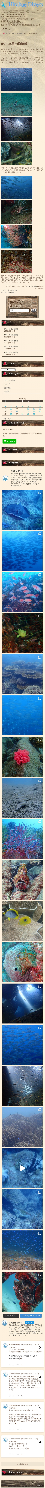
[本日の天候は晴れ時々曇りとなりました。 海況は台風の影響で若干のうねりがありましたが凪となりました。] (22, 1127)
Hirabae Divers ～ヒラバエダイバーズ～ (22, 6)
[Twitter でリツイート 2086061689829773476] (14, 1454)
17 (40, 409)
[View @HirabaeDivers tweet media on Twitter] (20, 1358)
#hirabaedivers (14, 1358)
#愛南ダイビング (19, 1356)
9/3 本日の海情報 (8, 292)
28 (22, 414)
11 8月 (37, 1374)
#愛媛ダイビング (31, 1356)
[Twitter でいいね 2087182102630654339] (18, 1396)
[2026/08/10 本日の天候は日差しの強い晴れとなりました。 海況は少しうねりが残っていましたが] (22, 1045)
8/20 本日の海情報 (11, 352)
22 (28, 411)
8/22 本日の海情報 (11, 341)
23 (34, 411)
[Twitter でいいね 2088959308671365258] (18, 1364)
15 (28, 409)
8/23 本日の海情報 (11, 335)
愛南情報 (7, 388)
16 (34, 409)
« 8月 (4, 419)
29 (28, 414)
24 (40, 411)
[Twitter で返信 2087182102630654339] (10, 1396)
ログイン (39, 1485)
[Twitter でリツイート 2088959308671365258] (14, 1364)
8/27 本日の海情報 (9, 290)
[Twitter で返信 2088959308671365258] (10, 1364)
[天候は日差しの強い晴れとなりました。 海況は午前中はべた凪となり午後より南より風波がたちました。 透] (22, 715)
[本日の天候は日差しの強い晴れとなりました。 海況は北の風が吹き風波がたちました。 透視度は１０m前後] (22, 962)
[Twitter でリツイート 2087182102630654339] (14, 1396)
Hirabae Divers (14, 1344)
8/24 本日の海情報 (11, 329)
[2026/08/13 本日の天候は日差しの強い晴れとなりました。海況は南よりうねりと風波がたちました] (22, 921)
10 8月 (37, 1405)
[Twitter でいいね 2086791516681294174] (18, 1429)
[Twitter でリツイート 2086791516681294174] (14, 1429)
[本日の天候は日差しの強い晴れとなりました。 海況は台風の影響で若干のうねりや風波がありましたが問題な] (22, 1086)
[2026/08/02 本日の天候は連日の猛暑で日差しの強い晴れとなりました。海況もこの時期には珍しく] (22, 1250)
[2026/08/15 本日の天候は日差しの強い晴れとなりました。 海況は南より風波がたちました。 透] (22, 839)
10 (40, 406)
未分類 (6, 392)
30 (34, 414)
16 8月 (37, 1344)
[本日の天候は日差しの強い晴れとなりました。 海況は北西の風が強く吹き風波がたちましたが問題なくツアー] (22, 1003)
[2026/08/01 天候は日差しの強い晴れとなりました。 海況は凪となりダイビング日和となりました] (22, 1292)
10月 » (10, 419)
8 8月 (36, 1439)
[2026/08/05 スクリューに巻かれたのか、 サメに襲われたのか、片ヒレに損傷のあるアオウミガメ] (22, 1168)
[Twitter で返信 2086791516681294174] (10, 1429)
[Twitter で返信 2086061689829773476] (10, 1454)
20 (17, 411)
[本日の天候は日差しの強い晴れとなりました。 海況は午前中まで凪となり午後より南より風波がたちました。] (22, 633)
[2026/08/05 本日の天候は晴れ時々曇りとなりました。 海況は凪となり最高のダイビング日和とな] (22, 1209)
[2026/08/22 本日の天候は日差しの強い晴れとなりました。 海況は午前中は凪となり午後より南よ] (22, 592)
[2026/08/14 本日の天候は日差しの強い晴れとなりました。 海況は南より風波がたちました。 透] (22, 880)
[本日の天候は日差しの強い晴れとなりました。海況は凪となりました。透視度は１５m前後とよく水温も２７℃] (22, 551)
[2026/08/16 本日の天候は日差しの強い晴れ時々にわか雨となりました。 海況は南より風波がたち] (22, 798)
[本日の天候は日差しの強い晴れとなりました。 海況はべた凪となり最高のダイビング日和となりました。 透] (22, 510)
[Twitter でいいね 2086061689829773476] (18, 1454)
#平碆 (11, 1356)
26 (11, 414)
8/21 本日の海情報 (11, 346)
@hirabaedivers (26, 1344)
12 (11, 409)
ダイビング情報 (31, 286)
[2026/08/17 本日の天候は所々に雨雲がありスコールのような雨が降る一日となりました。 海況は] (22, 757)
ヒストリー (8, 384)
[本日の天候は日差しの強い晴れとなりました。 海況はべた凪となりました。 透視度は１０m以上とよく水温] (22, 674)
